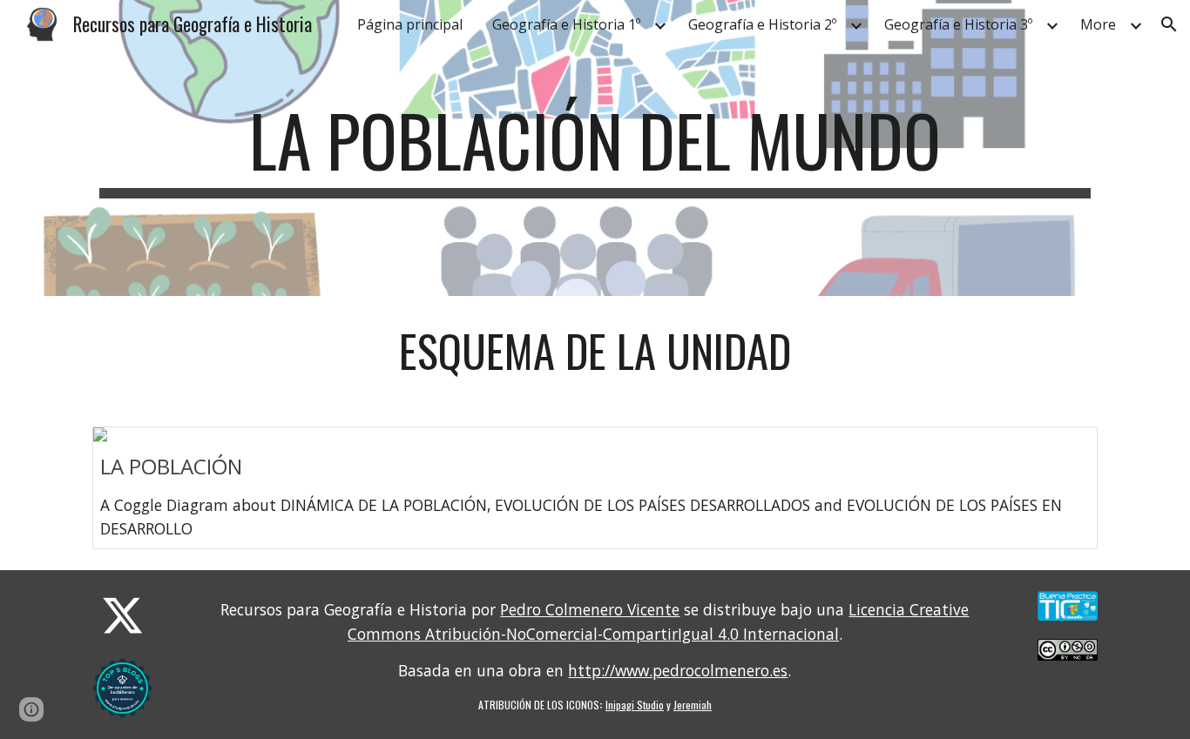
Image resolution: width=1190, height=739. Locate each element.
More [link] (1098, 24)
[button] (1169, 24)
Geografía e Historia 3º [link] (958, 24)
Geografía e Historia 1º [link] (566, 24)
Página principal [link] (410, 24)
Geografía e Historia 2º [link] (762, 24)
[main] (595, 148)
